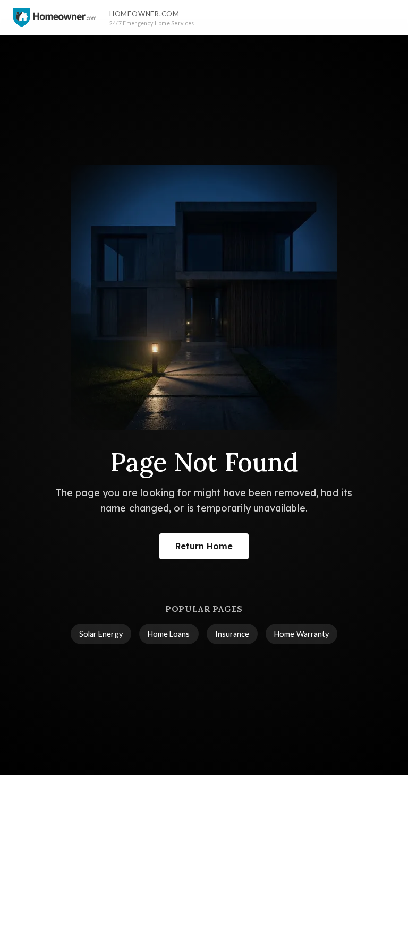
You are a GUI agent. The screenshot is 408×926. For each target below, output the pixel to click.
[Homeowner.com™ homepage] (54, 17)
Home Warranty (301, 633)
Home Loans (169, 633)
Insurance (232, 633)
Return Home (204, 546)
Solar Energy (101, 633)
